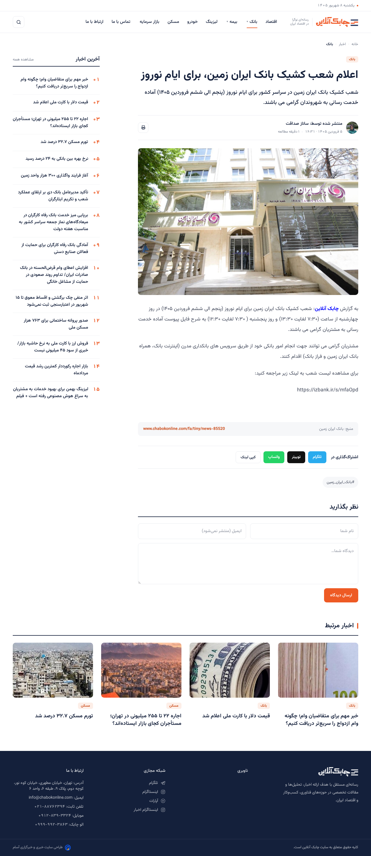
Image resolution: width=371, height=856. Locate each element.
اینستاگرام (150, 792)
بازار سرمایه (149, 22)
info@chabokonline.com (50, 798)
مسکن (173, 22)
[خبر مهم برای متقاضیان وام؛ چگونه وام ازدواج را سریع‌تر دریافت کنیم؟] (318, 670)
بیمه (233, 22)
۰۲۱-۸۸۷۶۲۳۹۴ (49, 807)
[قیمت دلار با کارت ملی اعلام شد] (230, 670)
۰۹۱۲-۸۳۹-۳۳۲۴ (54, 816)
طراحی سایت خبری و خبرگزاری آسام (38, 847)
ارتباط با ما (94, 22)
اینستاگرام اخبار (146, 810)
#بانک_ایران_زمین (340, 482)
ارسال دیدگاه (341, 595)
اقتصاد (271, 22)
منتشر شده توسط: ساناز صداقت (314, 123)
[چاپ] (143, 127)
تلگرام (317, 457)
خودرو (192, 22)
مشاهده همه (23, 59)
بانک (252, 22)
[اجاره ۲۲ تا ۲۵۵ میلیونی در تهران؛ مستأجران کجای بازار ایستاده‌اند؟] (141, 670)
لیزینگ (212, 22)
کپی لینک (248, 457)
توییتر (296, 457)
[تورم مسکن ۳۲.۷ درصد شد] (53, 670)
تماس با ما (122, 22)
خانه (355, 44)
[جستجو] (18, 22)
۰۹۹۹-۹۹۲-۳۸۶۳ (51, 825)
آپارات (153, 801)
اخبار (342, 44)
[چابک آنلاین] (308, 771)
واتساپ (274, 457)
